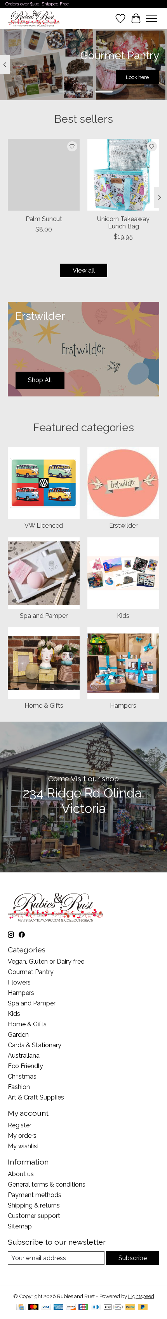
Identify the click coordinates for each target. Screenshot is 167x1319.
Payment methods (34, 1195)
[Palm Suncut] (44, 175)
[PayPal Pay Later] (143, 1307)
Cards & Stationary (34, 1045)
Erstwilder (123, 525)
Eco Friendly (25, 1066)
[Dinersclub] (96, 1307)
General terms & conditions (46, 1184)
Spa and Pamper (44, 615)
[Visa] (46, 1307)
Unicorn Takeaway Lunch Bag (123, 222)
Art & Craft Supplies (36, 1097)
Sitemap (20, 1226)
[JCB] (83, 1307)
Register (19, 1125)
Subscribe (132, 1258)
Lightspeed (141, 1296)
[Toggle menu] (151, 18)
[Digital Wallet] (113, 1307)
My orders (22, 1135)
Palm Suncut (44, 219)
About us (21, 1174)
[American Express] (59, 1307)
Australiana (24, 1055)
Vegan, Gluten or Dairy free (46, 961)
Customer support (34, 1216)
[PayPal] (130, 1307)
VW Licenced (43, 525)
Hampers (123, 705)
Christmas (22, 1076)
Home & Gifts (43, 705)
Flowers (19, 982)
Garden (18, 1034)
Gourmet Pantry (31, 972)
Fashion (19, 1087)
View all (84, 270)
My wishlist (23, 1146)
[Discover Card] (71, 1307)
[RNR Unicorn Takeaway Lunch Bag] (123, 175)
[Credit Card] (21, 1307)
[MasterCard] (33, 1307)
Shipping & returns (34, 1205)
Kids (123, 615)
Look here (137, 77)
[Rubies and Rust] (33, 18)
